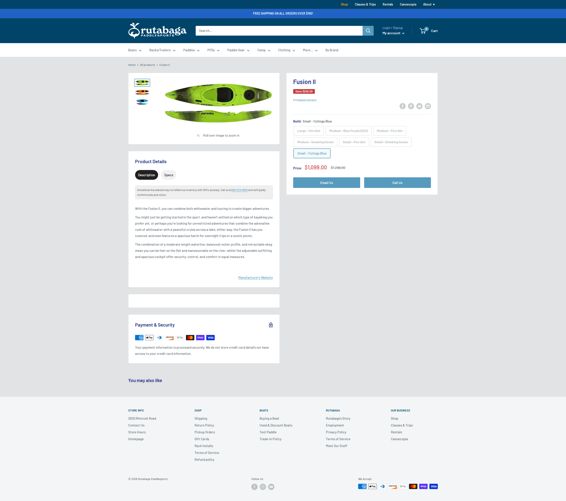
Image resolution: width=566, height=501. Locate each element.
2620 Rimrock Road (142, 418)
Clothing (284, 50)
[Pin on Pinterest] (411, 106)
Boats (132, 50)
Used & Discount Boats (276, 425)
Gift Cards (202, 439)
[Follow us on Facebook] (254, 487)
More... (308, 50)
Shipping (201, 418)
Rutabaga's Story (338, 418)
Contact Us (136, 425)
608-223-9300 (239, 189)
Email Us (326, 182)
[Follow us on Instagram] (263, 487)
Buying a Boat (269, 418)
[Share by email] (428, 106)
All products (147, 65)
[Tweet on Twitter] (419, 106)
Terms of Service (207, 453)
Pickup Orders (205, 432)
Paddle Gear (236, 50)
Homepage (136, 439)
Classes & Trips (365, 4)
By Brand (331, 50)
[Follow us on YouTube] (271, 487)
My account (391, 33)
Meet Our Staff (336, 446)
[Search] (368, 31)
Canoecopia (408, 4)
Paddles (189, 50)
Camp (261, 50)
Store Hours (137, 432)
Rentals (388, 4)
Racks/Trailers (160, 50)
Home (132, 65)
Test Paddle (268, 432)
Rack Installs (204, 446)
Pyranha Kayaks (305, 100)
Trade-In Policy (270, 439)
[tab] (146, 175)
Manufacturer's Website (255, 277)
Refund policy (204, 459)
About (427, 4)
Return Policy (204, 425)
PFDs (211, 50)
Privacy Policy (336, 432)
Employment (335, 425)
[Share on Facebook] (403, 106)
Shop (344, 4)
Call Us (397, 182)
